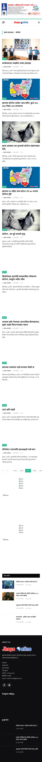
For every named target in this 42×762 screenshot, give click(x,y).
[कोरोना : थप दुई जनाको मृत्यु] (21, 220)
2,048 (34, 470)
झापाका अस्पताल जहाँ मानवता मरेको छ (18, 367)
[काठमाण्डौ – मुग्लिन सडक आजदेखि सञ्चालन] (8, 620)
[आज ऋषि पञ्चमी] (21, 396)
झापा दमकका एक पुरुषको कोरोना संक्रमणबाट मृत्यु (21, 147)
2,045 (15, 470)
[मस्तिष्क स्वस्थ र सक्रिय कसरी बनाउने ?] (8, 584)
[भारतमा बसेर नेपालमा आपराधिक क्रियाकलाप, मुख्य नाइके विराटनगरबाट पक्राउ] (21, 308)
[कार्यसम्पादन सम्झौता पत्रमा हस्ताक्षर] (21, 49)
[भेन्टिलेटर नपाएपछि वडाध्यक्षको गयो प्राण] (21, 435)
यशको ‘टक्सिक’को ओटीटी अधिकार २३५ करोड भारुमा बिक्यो (27, 594)
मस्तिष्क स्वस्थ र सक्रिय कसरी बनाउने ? (27, 581)
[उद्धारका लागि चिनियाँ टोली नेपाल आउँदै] (8, 608)
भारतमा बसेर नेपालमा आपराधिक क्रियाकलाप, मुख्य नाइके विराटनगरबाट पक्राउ (21, 323)
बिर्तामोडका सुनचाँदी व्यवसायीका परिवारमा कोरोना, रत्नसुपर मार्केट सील (19, 278)
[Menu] (3, 22)
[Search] (39, 22)
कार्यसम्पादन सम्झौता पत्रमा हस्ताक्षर (16, 63)
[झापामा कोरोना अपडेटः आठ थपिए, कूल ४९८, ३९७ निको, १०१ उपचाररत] (21, 89)
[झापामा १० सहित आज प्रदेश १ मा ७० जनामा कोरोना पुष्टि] (21, 177)
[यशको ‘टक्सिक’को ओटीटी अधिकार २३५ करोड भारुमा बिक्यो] (8, 596)
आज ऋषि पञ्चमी (8, 410)
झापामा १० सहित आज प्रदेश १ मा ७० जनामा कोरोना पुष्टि (20, 192)
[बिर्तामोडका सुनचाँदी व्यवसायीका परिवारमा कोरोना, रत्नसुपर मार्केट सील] (21, 262)
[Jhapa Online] (21, 22)
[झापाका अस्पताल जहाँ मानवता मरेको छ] (21, 353)
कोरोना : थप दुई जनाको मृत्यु (13, 234)
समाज (4, 59)
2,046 (21, 470)
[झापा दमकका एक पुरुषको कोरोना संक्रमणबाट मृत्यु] (21, 132)
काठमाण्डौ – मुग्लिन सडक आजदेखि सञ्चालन (26, 618)
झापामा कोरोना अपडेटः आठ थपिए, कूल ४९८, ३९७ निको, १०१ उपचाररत (20, 104)
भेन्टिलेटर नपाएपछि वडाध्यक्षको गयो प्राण (18, 449)
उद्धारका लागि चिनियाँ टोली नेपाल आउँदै (27, 605)
